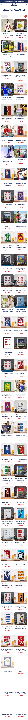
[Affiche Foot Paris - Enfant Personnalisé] (20, 46)
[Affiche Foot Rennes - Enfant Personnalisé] (7, 110)
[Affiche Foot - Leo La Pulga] (7, 684)
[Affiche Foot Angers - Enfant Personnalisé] (20, 684)
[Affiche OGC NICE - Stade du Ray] (20, 151)
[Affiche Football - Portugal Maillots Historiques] (7, 343)
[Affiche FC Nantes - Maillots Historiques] (20, 25)
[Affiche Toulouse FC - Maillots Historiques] (20, 89)
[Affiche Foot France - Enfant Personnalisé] (7, 89)
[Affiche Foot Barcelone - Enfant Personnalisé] (7, 406)
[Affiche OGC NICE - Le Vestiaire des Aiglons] (20, 217)
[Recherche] (24, 5)
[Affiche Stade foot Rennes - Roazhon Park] (7, 130)
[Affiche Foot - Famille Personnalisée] (20, 386)
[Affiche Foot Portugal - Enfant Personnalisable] (20, 449)
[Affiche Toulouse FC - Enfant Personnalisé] (20, 196)
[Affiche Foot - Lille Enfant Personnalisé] (20, 322)
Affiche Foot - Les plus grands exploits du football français (7, 161)
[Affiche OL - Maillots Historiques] (7, 67)
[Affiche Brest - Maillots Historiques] (7, 196)
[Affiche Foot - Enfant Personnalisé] (20, 513)
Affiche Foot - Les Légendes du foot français (20, 437)
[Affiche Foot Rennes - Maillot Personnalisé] (20, 704)
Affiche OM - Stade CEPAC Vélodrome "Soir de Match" (21, 77)
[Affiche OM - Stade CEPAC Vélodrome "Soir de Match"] (20, 67)
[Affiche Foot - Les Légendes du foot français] (20, 427)
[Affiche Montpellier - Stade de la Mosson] (20, 260)
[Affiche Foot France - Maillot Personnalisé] (7, 449)
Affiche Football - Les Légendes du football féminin (20, 628)
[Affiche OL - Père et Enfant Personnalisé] (7, 322)
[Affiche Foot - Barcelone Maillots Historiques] (7, 280)
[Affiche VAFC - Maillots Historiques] (20, 534)
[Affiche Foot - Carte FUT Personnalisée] (7, 427)
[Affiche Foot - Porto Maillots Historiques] (7, 534)
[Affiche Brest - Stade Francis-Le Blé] (20, 492)
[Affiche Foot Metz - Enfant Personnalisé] (7, 704)
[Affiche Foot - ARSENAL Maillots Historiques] (20, 280)
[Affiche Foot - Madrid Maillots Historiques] (7, 513)
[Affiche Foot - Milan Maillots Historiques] (7, 598)
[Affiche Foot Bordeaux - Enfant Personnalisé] (7, 575)
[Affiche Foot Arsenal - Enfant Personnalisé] (20, 641)
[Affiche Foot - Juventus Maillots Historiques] (20, 406)
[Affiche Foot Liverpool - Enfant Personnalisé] (7, 641)
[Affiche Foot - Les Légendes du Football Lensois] (20, 575)
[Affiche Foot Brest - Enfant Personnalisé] (20, 365)
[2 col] (25, 16)
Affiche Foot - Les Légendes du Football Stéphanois (7, 480)
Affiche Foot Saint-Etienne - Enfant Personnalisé (7, 247)
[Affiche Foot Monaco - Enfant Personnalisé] (7, 555)
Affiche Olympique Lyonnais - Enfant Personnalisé (7, 183)
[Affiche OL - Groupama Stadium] (7, 217)
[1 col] (22, 16)
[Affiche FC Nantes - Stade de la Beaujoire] (7, 46)
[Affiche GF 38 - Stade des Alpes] (20, 661)
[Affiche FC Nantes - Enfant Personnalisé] (7, 386)
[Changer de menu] (1, 5)
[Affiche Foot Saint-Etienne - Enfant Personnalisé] (7, 237)
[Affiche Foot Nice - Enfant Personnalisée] (7, 492)
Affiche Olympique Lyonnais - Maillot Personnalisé (7, 671)
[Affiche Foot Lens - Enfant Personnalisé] (20, 237)
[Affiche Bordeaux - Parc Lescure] (20, 343)
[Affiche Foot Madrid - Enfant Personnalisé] (20, 174)
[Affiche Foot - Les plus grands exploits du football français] (7, 151)
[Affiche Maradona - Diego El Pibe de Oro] (20, 301)
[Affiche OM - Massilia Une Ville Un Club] (20, 555)
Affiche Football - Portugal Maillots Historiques (7, 352)
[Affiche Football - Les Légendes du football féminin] (20, 618)
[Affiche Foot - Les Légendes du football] (7, 25)
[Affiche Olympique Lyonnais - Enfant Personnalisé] (7, 174)
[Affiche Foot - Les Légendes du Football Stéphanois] (7, 470)
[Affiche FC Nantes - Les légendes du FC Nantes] (7, 301)
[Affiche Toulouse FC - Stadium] (20, 110)
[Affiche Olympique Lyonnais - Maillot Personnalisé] (7, 661)
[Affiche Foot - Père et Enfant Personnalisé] (20, 130)
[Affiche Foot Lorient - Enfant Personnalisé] (20, 598)
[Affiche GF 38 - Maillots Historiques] (7, 618)
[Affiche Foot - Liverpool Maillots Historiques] (7, 365)
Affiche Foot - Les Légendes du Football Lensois (20, 585)
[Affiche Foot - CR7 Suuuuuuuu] (7, 260)
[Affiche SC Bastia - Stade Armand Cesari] (20, 470)
